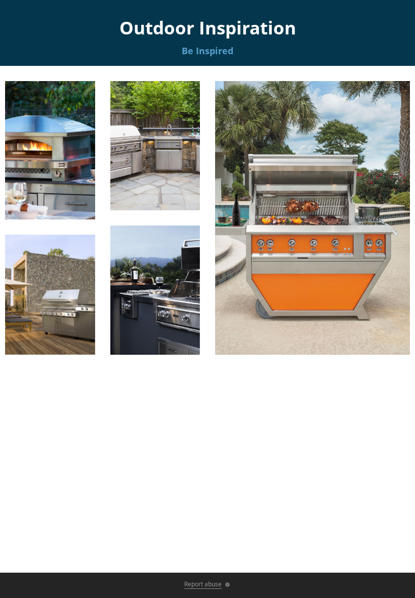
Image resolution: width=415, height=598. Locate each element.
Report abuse (203, 584)
